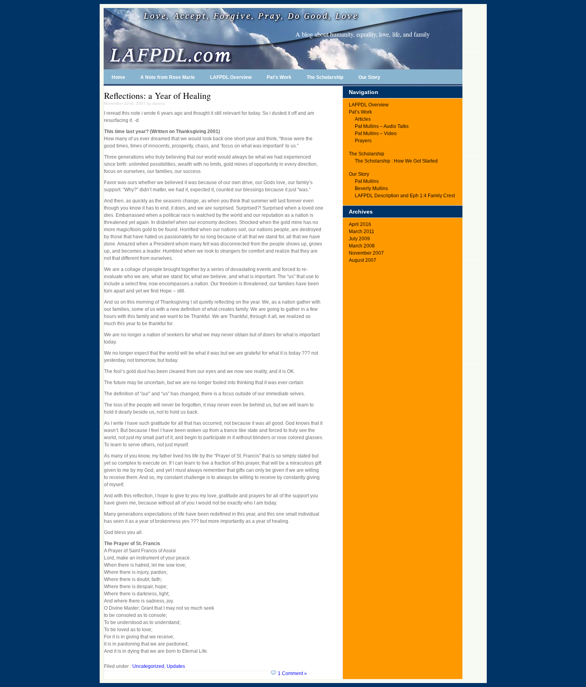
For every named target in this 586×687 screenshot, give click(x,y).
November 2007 (366, 253)
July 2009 (359, 238)
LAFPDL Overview (231, 77)
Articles (363, 119)
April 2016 (360, 224)
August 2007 (362, 260)
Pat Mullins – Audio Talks (382, 126)
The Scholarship (325, 77)
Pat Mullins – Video (376, 133)
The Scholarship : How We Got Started (396, 161)
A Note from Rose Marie (167, 77)
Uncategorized (148, 666)
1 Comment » (292, 673)
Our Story (369, 77)
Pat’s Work (279, 77)
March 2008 (362, 246)
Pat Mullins (367, 181)
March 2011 (361, 231)
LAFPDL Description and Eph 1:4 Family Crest (405, 195)
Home (118, 77)
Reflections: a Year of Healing (157, 95)
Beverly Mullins (371, 188)
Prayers (363, 140)
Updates (176, 666)
